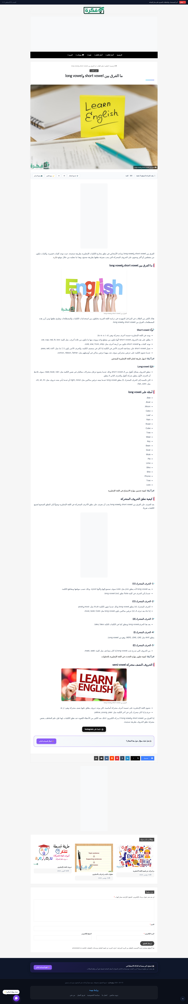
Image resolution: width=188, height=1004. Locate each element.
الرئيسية (119, 55)
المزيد (71, 55)
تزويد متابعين (113, 995)
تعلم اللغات (100, 66)
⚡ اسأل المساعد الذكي (46, 741)
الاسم (152, 924)
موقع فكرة (111, 983)
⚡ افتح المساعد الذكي (43, 967)
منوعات (79, 55)
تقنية (89, 55)
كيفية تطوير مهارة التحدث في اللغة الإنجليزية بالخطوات (123, 656)
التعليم (107, 66)
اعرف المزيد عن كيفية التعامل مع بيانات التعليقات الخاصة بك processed (94, 948)
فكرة (55, 257)
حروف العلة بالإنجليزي (65, 867)
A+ (64, 176)
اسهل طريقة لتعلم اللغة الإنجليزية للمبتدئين (128, 358)
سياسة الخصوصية (93, 995)
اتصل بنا (104, 995)
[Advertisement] (94, 33)
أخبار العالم (110, 55)
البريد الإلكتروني (149, 934)
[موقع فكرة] (94, 10)
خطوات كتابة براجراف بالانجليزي (102, 874)
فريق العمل (81, 995)
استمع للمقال (73, 176)
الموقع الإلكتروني (86, 934)
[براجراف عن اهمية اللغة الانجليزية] (135, 856)
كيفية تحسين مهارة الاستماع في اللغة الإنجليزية (127, 490)
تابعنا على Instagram (94, 729)
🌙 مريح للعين (50, 176)
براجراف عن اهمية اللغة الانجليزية (143, 871)
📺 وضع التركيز (38, 176)
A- (58, 176)
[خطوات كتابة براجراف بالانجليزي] (94, 858)
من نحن (72, 995)
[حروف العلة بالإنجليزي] (53, 854)
